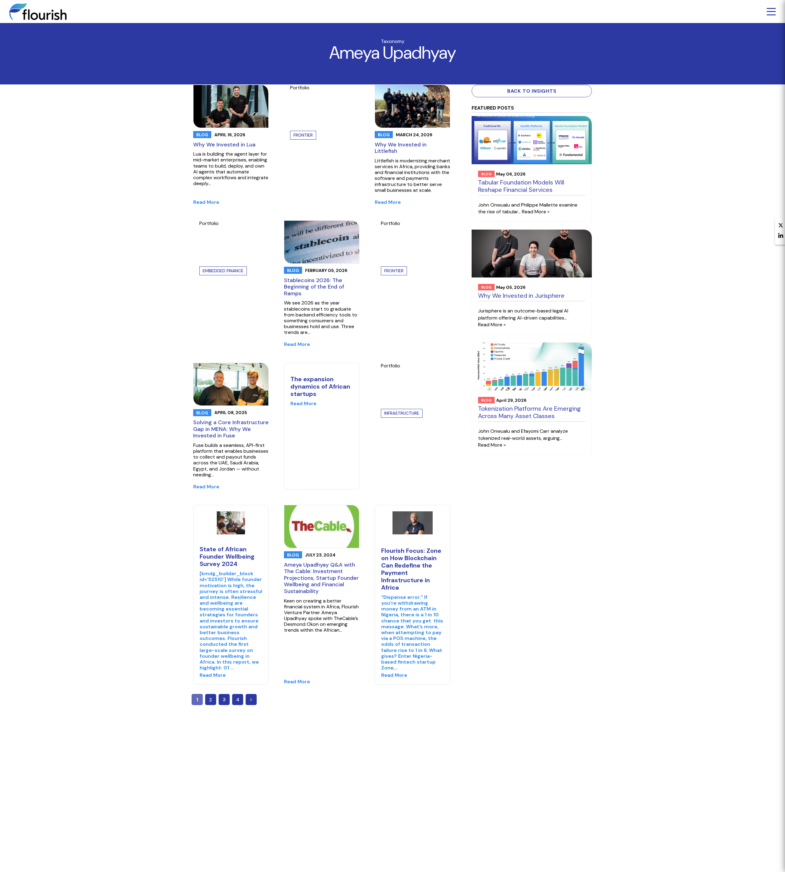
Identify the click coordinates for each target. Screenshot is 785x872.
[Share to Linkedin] (780, 236)
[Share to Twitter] (780, 226)
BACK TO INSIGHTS (532, 91)
